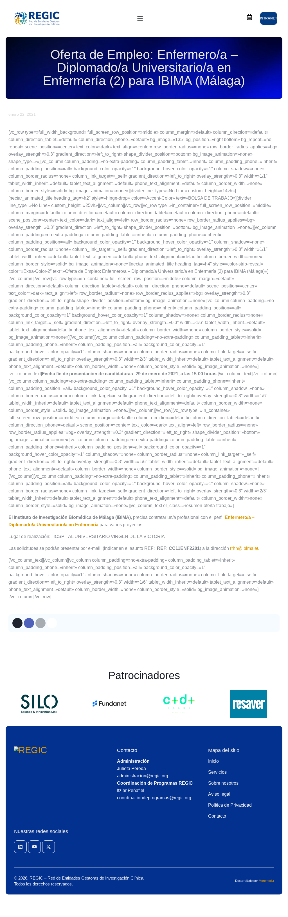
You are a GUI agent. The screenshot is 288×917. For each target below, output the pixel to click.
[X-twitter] (48, 846)
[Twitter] (17, 623)
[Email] (40, 623)
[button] (140, 18)
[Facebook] (29, 623)
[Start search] (234, 18)
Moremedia (266, 880)
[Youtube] (34, 846)
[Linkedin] (20, 846)
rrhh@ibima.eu (245, 548)
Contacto (127, 750)
